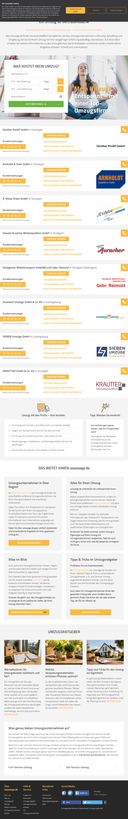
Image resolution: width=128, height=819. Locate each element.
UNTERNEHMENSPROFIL (55, 142)
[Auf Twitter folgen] (70, 793)
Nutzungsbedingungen (50, 801)
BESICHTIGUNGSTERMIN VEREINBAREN (62, 151)
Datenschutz (47, 798)
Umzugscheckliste (29, 804)
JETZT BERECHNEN (36, 104)
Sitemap (97, 791)
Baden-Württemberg (49, 29)
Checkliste (37, 580)
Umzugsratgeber (81, 570)
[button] (71, 802)
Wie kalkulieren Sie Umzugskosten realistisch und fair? (22, 672)
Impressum (46, 795)
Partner (7, 804)
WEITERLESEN (11, 714)
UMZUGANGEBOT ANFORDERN (58, 146)
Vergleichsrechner (102, 503)
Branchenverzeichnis (21, 493)
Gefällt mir (83, 793)
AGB (44, 804)
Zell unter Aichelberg (93, 29)
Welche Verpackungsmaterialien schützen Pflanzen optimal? (61, 672)
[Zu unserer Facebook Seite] (64, 793)
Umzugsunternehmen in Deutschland (74, 808)
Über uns (7, 795)
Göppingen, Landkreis (71, 29)
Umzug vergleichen (96, 808)
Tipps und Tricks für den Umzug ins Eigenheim (105, 671)
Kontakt (26, 807)
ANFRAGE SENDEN (56, 135)
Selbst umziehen (10, 807)
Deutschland (31, 29)
